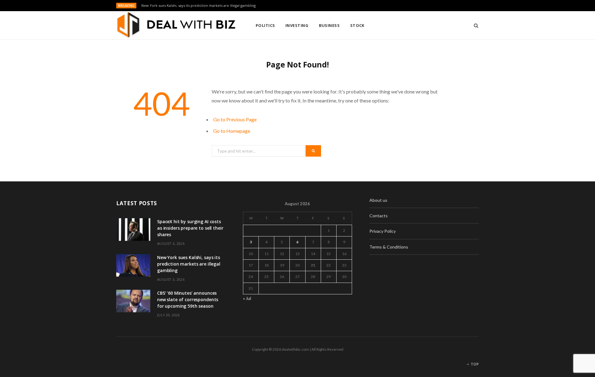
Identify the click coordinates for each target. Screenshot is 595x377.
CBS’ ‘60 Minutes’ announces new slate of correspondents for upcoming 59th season (187, 299)
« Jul (247, 298)
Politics (265, 25)
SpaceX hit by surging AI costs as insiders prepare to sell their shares (190, 228)
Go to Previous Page (235, 119)
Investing (296, 25)
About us (378, 200)
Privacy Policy (382, 231)
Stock (357, 25)
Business (329, 25)
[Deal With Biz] (176, 25)
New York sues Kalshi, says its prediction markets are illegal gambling (198, 5)
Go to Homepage (231, 131)
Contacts (378, 215)
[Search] (474, 25)
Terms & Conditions (388, 246)
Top (474, 364)
